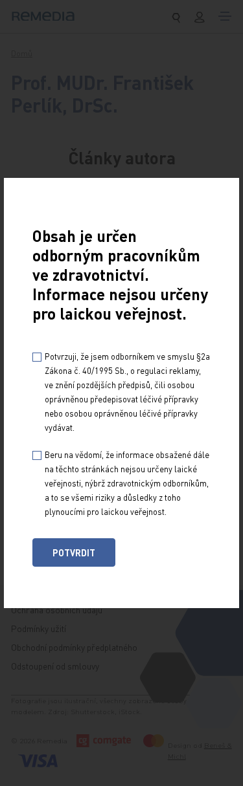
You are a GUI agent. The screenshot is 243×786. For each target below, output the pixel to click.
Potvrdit (73, 552)
